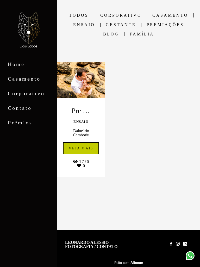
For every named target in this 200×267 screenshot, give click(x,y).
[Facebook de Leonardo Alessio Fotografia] (171, 244)
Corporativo (26, 93)
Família (142, 34)
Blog (111, 34)
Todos (79, 15)
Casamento (24, 79)
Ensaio (84, 25)
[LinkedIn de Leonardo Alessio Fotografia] (185, 244)
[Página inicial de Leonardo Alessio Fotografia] (28, 30)
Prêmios (20, 122)
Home (16, 64)
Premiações (165, 25)
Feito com (128, 263)
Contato (20, 108)
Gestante (121, 25)
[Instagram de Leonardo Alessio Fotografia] (178, 244)
